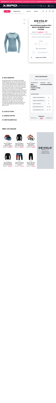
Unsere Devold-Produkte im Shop (45, 152)
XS (35, 44)
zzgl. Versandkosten (47, 34)
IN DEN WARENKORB (42, 52)
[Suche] (43, 11)
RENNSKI (36, 11)
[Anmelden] (46, 11)
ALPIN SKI (28, 11)
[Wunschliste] (50, 11)
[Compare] (24, 23)
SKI (7, 11)
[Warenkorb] (53, 11)
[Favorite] (24, 19)
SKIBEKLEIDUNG (16, 11)
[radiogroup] (41, 44)
